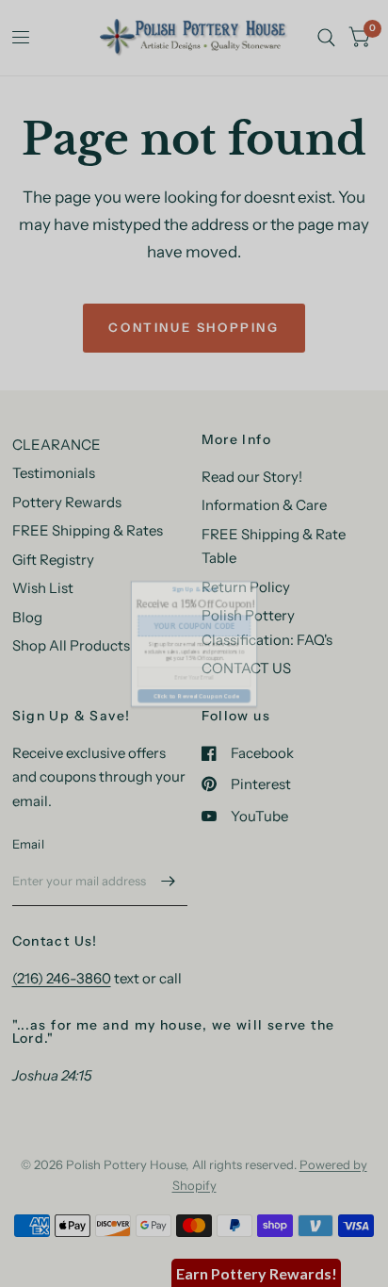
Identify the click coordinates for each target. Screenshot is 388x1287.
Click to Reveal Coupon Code (194, 729)
